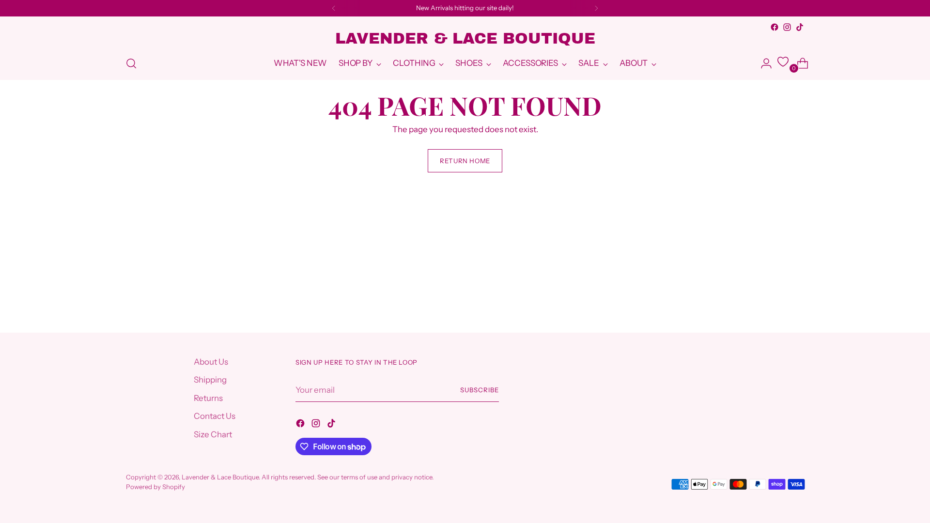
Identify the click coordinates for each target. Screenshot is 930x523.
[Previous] (333, 8)
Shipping (210, 380)
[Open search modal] (131, 63)
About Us (211, 362)
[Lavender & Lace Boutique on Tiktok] (799, 27)
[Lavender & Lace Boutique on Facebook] (774, 27)
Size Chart (213, 434)
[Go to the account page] (762, 63)
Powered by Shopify (155, 487)
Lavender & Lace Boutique (220, 477)
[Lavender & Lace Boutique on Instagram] (787, 27)
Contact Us (214, 416)
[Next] (596, 8)
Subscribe (479, 390)
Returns (208, 398)
